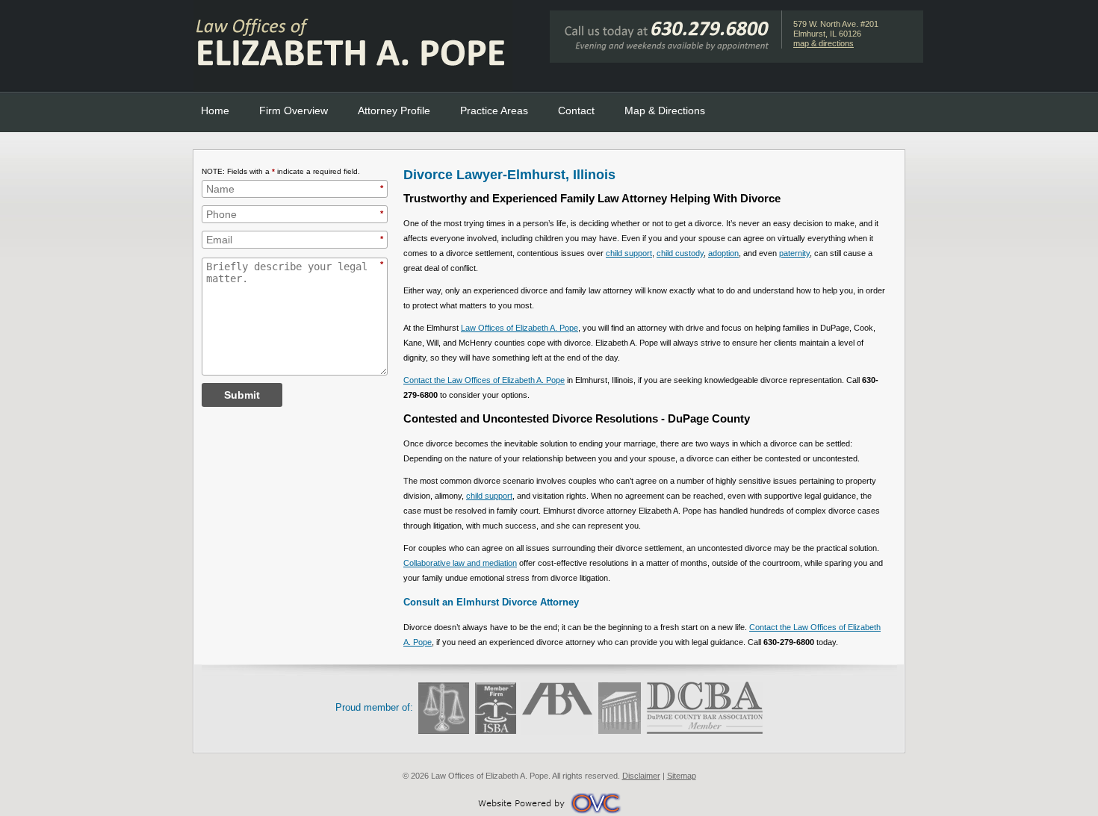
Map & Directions (664, 110)
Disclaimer (641, 775)
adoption (723, 253)
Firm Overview (293, 110)
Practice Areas (494, 110)
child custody (680, 253)
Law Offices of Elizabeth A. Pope (519, 327)
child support (629, 253)
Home (215, 110)
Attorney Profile (394, 110)
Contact (576, 110)
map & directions (823, 43)
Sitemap (681, 775)
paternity (794, 253)
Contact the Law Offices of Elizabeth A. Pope (484, 380)
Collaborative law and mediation (460, 562)
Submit (242, 395)
